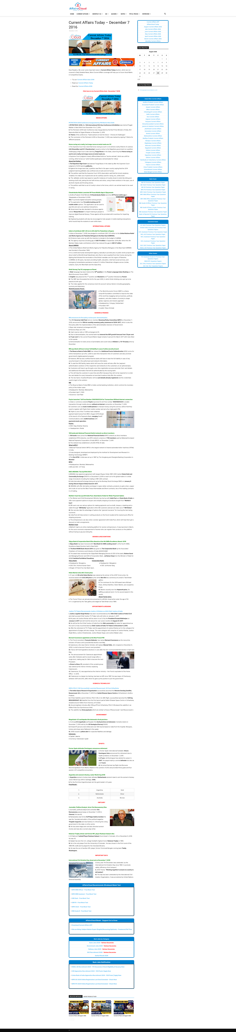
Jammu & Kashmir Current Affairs (153, 126)
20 (154, 69)
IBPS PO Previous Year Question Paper (153, 190)
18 (144, 69)
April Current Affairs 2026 (153, 36)
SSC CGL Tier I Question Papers (153, 266)
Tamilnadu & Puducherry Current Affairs (153, 160)
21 (158, 69)
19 (149, 69)
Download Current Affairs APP (82, 925)
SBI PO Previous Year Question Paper (153, 182)
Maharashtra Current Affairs (153, 136)
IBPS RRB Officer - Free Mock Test (83, 890)
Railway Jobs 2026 (101, 949)
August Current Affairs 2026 (153, 27)
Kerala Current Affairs (153, 133)
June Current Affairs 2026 (153, 31)
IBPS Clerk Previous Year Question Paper (153, 192)
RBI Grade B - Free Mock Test (81, 911)
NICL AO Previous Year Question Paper (153, 234)
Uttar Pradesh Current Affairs (153, 167)
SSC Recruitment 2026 (101, 952)
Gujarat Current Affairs (153, 119)
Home (72, 14)
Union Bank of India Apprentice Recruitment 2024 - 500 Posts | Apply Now (96, 975)
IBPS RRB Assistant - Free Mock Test (84, 894)
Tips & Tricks (133, 14)
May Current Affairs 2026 (153, 34)
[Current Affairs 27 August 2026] (101, 1007)
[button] (165, 14)
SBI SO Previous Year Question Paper (153, 187)
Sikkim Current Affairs (153, 157)
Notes (123, 14)
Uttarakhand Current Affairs (153, 169)
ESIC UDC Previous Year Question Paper (153, 245)
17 (140, 69)
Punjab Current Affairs (153, 153)
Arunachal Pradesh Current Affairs (153, 105)
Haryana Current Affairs (153, 121)
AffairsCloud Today (153, 24)
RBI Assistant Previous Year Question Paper (153, 212)
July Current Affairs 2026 (153, 29)
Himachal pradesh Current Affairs (153, 124)
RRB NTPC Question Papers (153, 261)
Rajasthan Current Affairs (153, 155)
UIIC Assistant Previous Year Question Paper (153, 232)
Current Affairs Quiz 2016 (85, 79)
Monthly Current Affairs (153, 41)
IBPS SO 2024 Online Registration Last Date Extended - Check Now (94, 979)
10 (140, 66)
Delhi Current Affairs (152, 114)
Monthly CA (96, 14)
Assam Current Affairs (153, 107)
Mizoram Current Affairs (153, 145)
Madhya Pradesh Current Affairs (153, 138)
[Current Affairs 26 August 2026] (124, 1007)
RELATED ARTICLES (75, 996)
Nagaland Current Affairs (153, 148)
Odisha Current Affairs (153, 150)
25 (144, 73)
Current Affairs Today (85, 83)
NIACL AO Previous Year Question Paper (153, 248)
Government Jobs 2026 (101, 946)
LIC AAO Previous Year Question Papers (153, 225)
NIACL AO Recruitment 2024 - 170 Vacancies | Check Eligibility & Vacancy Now (98, 967)
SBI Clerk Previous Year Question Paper (152, 185)
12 (149, 66)
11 (144, 66)
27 (154, 73)
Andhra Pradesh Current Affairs (153, 102)
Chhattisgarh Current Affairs (153, 112)
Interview (145, 14)
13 (154, 66)
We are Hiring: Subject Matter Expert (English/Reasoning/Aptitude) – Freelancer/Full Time (102, 929)
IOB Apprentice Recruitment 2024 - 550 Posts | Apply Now (91, 971)
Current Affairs (82, 14)
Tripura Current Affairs (153, 165)
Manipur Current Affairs (153, 141)
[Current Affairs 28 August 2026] (79, 1007)
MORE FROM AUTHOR (90, 996)
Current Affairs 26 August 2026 (122, 1015)
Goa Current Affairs (153, 117)
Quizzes (114, 14)
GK (106, 14)
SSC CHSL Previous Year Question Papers (153, 263)
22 (162, 69)
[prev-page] (70, 1019)
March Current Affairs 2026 (153, 39)
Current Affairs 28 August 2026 (77, 1015)
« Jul (138, 79)
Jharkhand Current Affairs (153, 129)
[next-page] (73, 1019)
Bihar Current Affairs (153, 109)
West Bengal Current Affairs (153, 172)
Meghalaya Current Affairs (153, 143)
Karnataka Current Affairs (153, 131)
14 (158, 66)
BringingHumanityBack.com (148, 90)
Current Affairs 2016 (85, 86)
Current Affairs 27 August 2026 (100, 1015)
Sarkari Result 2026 (101, 955)
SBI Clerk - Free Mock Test (81, 898)
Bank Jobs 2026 (101, 943)
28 (158, 73)
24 (140, 73)
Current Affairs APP (153, 22)
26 (149, 73)
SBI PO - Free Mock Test (80, 902)
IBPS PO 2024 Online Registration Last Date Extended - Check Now (94, 984)
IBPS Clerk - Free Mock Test (81, 907)
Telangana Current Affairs (153, 162)
